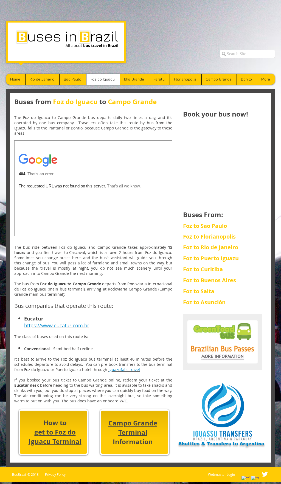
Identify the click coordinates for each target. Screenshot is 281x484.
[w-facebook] (245, 480)
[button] (211, 291)
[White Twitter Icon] (265, 474)
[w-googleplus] (255, 480)
